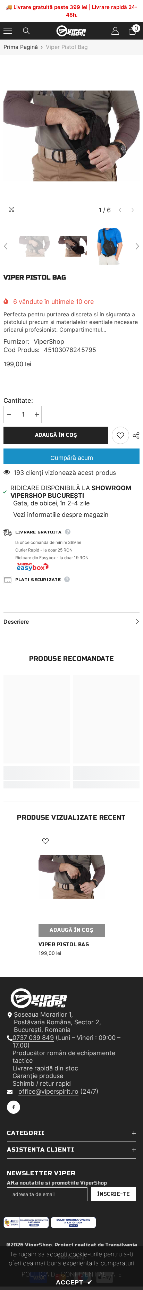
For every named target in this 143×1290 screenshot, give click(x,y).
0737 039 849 (33, 1039)
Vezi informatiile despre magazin (61, 516)
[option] (71, 138)
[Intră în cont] (115, 32)
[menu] (7, 32)
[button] (120, 212)
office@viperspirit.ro (48, 1093)
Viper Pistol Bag (64, 946)
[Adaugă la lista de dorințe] (120, 437)
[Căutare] (26, 32)
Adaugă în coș (56, 437)
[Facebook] (13, 1109)
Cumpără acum (71, 459)
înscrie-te (113, 1196)
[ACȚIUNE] (134, 437)
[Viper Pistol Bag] (72, 879)
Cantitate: (18, 402)
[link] (36, 775)
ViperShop (49, 343)
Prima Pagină (20, 48)
